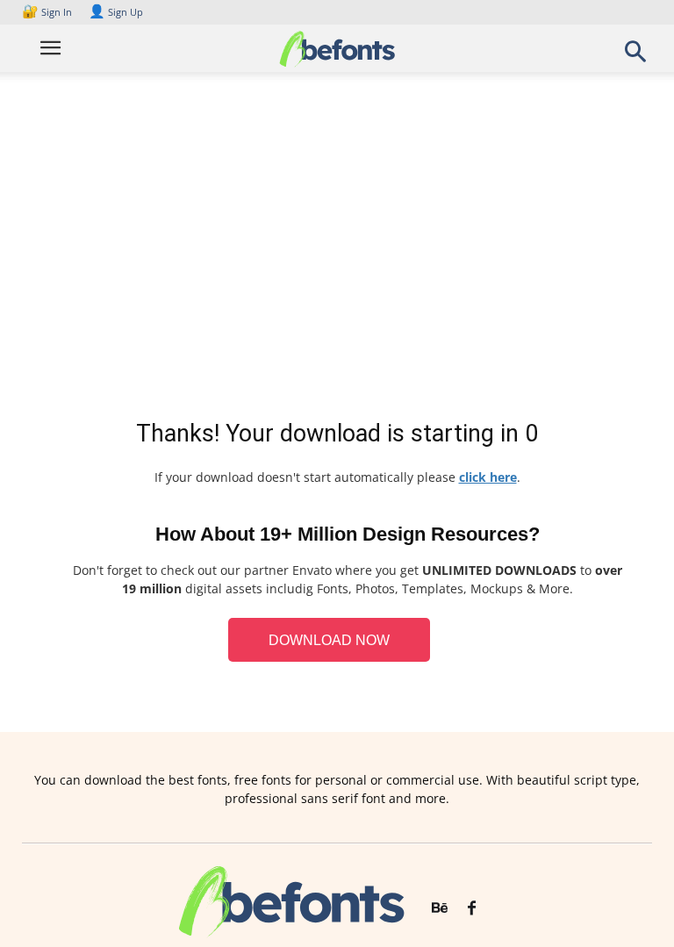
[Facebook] (472, 908)
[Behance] (440, 908)
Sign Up (116, 11)
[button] (635, 56)
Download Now (329, 640)
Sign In (48, 11)
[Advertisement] (337, 249)
